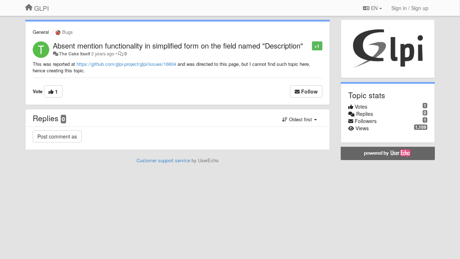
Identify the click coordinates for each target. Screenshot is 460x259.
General (41, 31)
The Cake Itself (74, 53)
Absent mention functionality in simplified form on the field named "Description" (178, 45)
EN (374, 8)
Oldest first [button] (300, 119)
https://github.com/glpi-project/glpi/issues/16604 (126, 63)
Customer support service (163, 160)
